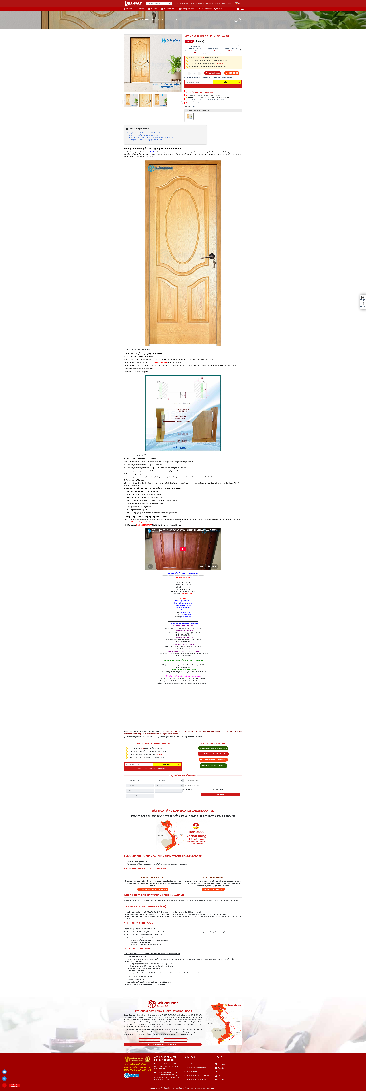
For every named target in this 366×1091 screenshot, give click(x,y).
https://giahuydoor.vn (183, 607)
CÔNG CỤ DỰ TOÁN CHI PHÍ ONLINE (212, 766)
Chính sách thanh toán (192, 1064)
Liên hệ (230, 3)
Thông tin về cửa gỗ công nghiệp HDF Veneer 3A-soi (145, 133)
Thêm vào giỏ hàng (213, 73)
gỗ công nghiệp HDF (159, 362)
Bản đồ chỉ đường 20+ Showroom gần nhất (213, 748)
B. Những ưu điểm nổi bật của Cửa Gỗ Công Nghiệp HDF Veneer (151, 137)
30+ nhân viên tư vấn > (215, 102)
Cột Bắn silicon (218, 789)
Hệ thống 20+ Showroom (200, 102)
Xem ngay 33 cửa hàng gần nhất (150, 1040)
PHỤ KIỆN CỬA (205, 9)
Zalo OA (221, 1076)
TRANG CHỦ (128, 20)
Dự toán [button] (362, 306)
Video (223, 3)
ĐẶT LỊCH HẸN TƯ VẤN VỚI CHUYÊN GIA (212, 759)
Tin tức (216, 3)
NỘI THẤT (219, 9)
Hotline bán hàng (183, 3)
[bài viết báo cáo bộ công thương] (137, 1075)
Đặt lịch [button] (362, 300)
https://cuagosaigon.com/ (183, 605)
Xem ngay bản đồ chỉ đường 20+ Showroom (152, 889)
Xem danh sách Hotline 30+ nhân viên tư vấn (212, 754)
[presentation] (124, 101)
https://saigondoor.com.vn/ (183, 603)
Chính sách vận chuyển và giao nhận (196, 1075)
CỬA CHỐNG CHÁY (169, 9)
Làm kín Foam (189, 789)
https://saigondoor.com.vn (183, 601)
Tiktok (220, 1072)
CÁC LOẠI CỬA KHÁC (187, 9)
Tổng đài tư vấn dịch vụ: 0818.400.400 (164, 1044)
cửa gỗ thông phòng (134, 522)
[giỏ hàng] (238, 9)
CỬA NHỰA (129, 9)
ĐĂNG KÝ (227, 82)
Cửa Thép (153, 9)
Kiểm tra (220, 794)
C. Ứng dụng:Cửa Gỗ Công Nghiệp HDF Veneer (145, 140)
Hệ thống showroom (198, 3)
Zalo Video (222, 1079)
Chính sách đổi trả (190, 1071)
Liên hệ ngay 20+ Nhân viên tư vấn (176, 1040)
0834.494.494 (233, 73)
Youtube (221, 1068)
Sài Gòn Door (185, 612)
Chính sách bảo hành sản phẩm (195, 1068)
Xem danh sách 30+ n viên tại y (212, 889)
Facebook (221, 1064)
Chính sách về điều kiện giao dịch (195, 1079)
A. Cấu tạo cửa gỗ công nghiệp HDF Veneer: (144, 135)
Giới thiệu (208, 3)
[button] (4, 1072)
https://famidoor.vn (183, 610)
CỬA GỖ (141, 9)
